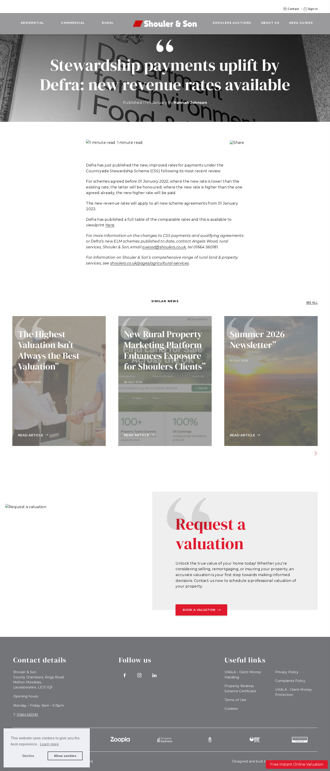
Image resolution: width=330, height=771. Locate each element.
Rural (108, 22)
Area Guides (301, 22)
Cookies (231, 709)
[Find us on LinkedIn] (154, 675)
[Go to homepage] (165, 20)
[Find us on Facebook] (124, 675)
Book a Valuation (199, 610)
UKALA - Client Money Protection (293, 692)
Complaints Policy (290, 681)
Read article (30, 435)
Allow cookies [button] (65, 756)
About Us (270, 22)
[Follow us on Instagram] (139, 675)
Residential (32, 22)
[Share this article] (237, 143)
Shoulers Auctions (232, 22)
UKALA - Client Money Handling (242, 674)
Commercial (73, 22)
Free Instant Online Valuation (296, 764)
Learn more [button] (49, 744)
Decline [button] (28, 756)
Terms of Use (235, 700)
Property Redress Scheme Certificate (240, 688)
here (110, 225)
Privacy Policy (286, 672)
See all (312, 302)
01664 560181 (27, 715)
